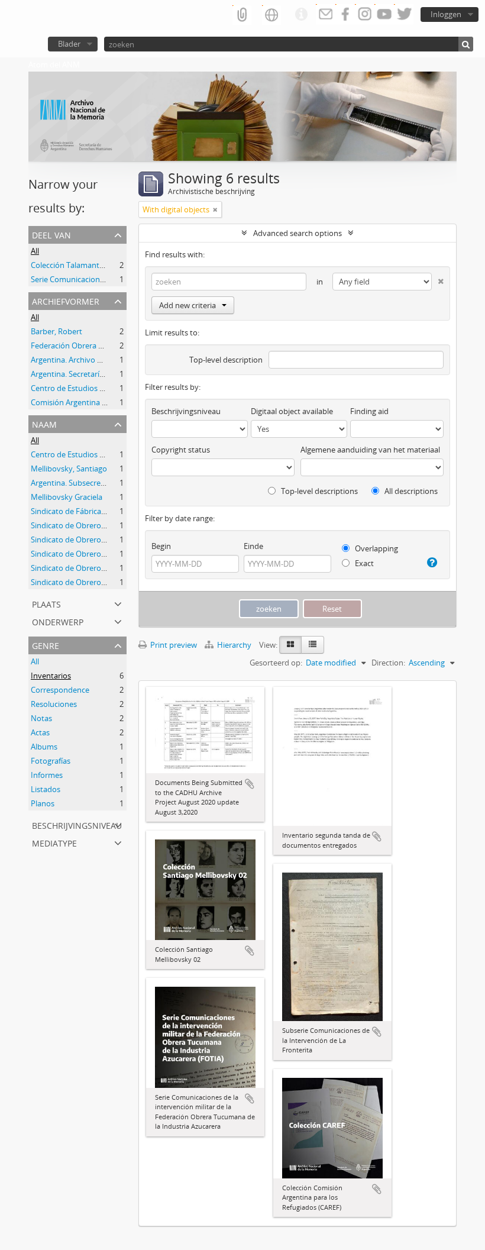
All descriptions (410, 491)
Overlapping (375, 548)
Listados (45, 789)
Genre (45, 645)
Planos (42, 803)
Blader (69, 43)
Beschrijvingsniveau (77, 824)
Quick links (301, 15)
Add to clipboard (250, 784)
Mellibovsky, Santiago (69, 468)
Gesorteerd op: (276, 662)
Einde (253, 546)
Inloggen (446, 14)
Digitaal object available (292, 411)
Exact (363, 563)
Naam (44, 423)
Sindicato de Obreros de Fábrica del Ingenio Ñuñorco (123, 525)
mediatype (54, 842)
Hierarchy (234, 644)
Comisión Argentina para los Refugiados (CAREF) (115, 402)
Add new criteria (187, 305)
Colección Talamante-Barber (80, 265)
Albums (44, 746)
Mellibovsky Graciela (66, 497)
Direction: (388, 662)
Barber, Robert (56, 331)
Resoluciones (54, 704)
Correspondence (60, 689)
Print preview (172, 644)
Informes (47, 775)
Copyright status (180, 449)
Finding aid (369, 411)
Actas (40, 732)
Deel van (51, 234)
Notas (41, 718)
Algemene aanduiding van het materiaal (370, 449)
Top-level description (226, 359)
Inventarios (51, 675)
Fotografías (50, 760)
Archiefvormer (65, 300)
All (35, 251)
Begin (161, 546)
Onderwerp (57, 621)
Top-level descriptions (318, 491)
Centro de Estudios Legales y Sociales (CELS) (108, 388)
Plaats (46, 603)
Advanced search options (297, 233)
